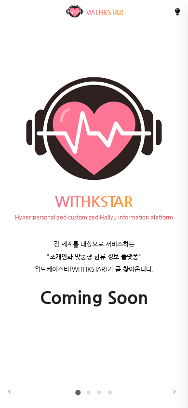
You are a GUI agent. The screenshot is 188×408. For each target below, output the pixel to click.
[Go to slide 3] (99, 392)
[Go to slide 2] (89, 392)
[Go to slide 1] (78, 392)
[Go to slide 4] (110, 392)
